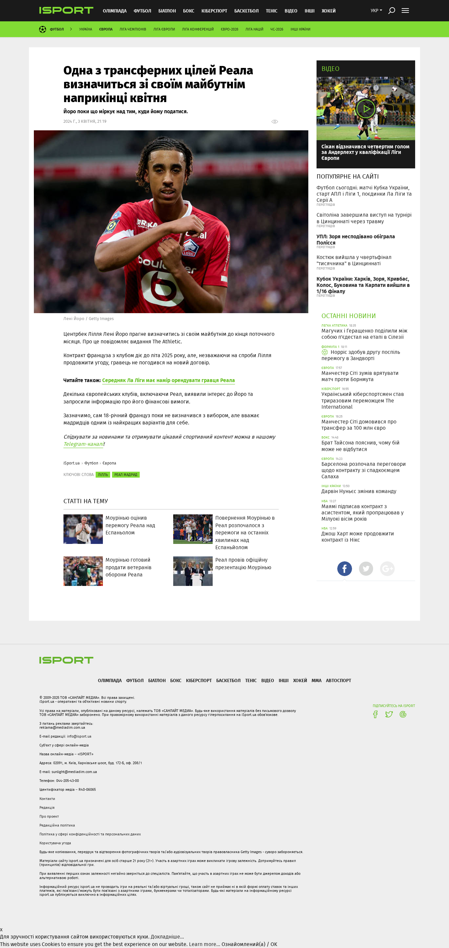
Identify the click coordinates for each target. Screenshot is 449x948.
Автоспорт (338, 680)
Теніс (271, 10)
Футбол (142, 10)
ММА (316, 680)
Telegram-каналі (83, 444)
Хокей (329, 10)
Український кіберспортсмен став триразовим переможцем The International (362, 400)
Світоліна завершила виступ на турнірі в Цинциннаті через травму (364, 218)
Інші (310, 10)
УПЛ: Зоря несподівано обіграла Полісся (356, 239)
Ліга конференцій (198, 29)
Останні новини (348, 315)
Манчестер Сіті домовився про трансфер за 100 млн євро (358, 425)
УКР (374, 10)
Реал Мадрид (125, 474)
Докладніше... (167, 936)
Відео (330, 68)
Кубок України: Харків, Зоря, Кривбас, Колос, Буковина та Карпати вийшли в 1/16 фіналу (363, 284)
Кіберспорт (214, 10)
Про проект (49, 816)
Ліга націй (254, 29)
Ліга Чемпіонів (133, 29)
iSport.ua (71, 463)
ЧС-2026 (277, 29)
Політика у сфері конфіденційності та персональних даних (90, 834)
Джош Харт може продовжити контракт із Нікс (357, 537)
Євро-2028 (229, 29)
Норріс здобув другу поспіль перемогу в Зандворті (360, 355)
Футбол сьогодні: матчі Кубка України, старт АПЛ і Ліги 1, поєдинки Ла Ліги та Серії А (364, 194)
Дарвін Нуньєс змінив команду (358, 491)
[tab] (344, 568)
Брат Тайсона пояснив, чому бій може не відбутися (360, 446)
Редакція (47, 807)
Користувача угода (55, 843)
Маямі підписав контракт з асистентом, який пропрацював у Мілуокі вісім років (362, 513)
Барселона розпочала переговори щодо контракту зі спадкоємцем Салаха (363, 470)
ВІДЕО (291, 10)
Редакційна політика (57, 825)
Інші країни (300, 29)
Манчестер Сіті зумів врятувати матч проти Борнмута (360, 376)
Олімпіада (115, 10)
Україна (85, 29)
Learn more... (204, 944)
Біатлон (167, 10)
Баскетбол (246, 10)
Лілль (103, 474)
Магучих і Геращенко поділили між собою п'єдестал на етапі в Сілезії (364, 334)
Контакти (47, 798)
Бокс (188, 10)
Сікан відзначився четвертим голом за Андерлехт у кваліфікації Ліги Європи (365, 152)
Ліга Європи (164, 29)
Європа (105, 29)
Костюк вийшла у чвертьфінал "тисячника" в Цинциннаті (354, 260)
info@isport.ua (79, 736)
